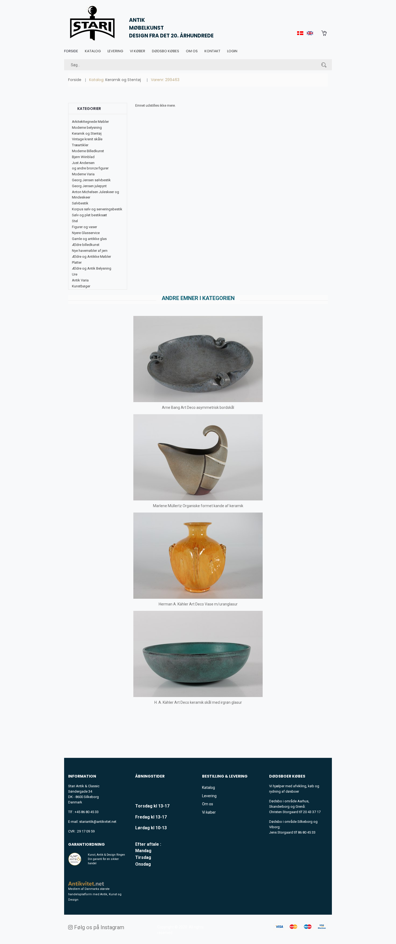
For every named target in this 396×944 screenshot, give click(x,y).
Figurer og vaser (84, 227)
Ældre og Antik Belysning (91, 268)
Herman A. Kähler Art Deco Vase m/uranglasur (198, 604)
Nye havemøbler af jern (89, 251)
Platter (77, 262)
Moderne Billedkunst (88, 151)
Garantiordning (86, 844)
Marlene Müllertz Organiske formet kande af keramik (198, 506)
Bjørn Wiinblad (83, 157)
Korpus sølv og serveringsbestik (97, 209)
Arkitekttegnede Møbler (90, 122)
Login (232, 51)
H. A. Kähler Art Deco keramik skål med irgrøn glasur (198, 702)
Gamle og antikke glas (89, 239)
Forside (71, 51)
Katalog (93, 51)
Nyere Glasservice (86, 233)
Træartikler (80, 145)
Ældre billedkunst (85, 245)
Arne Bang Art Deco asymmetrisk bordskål (198, 407)
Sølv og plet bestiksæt (89, 215)
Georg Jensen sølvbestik (91, 180)
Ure (74, 274)
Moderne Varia (83, 174)
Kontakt (212, 51)
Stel (75, 221)
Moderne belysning (87, 128)
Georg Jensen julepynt (89, 186)
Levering (115, 51)
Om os (192, 51)
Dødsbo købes (165, 51)
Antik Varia (80, 280)
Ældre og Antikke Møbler (91, 257)
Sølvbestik (80, 203)
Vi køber (137, 51)
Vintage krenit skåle (87, 139)
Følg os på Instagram (98, 927)
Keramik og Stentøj (123, 79)
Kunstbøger (81, 286)
